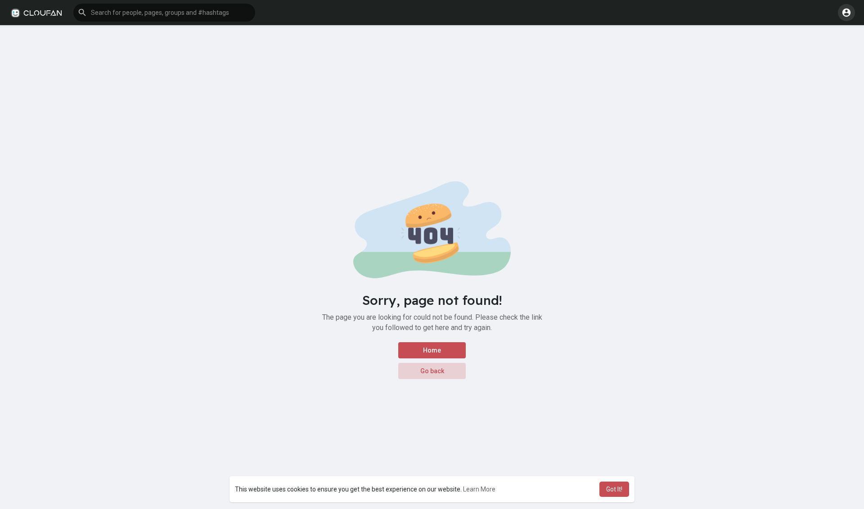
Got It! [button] (614, 489)
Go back (432, 371)
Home (432, 350)
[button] (164, 13)
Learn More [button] (479, 489)
